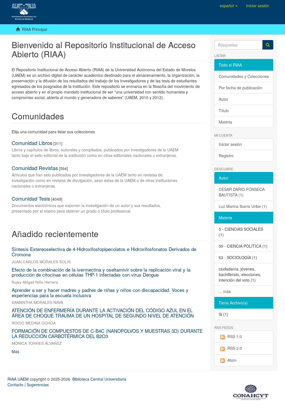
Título (224, 110)
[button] (229, 5)
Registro (226, 155)
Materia (225, 122)
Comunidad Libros (32, 142)
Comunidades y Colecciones (244, 76)
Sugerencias (38, 384)
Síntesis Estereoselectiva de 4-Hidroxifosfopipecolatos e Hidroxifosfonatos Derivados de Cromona (104, 251)
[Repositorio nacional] (252, 391)
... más (225, 291)
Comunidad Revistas (35, 167)
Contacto (15, 384)
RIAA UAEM (19, 379)
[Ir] (267, 45)
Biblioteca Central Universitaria (99, 379)
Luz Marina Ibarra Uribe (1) (243, 206)
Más (15, 351)
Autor (223, 99)
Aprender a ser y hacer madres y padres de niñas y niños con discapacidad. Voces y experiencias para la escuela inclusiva (100, 292)
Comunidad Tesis (31, 198)
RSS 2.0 (234, 348)
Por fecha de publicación (240, 87)
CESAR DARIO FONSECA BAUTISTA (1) (242, 192)
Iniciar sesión (230, 144)
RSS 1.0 (234, 336)
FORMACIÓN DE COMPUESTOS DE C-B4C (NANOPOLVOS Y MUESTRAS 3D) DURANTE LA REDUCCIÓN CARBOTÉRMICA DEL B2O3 (107, 333)
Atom (232, 360)
